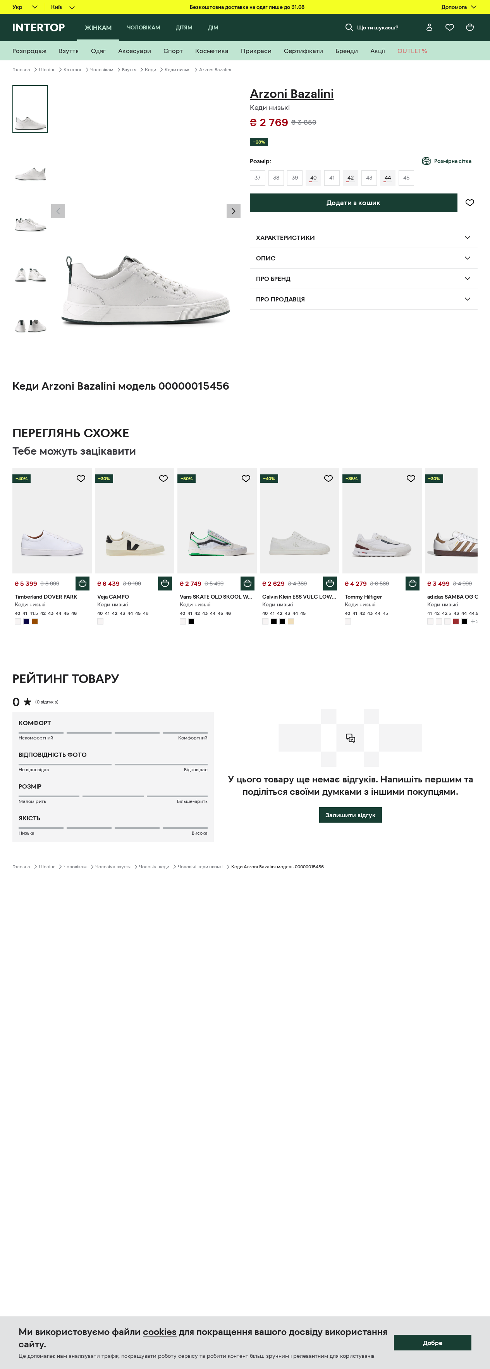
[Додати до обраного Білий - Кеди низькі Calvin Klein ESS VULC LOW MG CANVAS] (328, 478)
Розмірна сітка (452, 161)
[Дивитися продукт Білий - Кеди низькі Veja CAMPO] (134, 520)
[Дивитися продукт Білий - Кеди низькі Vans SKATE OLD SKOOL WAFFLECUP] (217, 520)
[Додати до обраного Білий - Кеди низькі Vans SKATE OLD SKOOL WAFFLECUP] (246, 478)
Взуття (129, 69)
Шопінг (47, 69)
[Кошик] (470, 27)
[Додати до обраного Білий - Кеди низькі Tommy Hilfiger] (411, 478)
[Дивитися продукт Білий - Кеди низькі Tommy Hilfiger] (382, 520)
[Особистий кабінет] (429, 27)
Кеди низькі (178, 69)
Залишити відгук (350, 815)
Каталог (73, 69)
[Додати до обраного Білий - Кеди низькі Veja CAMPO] (163, 478)
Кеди (150, 69)
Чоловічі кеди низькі (200, 866)
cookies (160, 1331)
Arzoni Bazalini (215, 69)
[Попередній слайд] (58, 211)
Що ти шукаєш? (378, 27)
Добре (432, 1343)
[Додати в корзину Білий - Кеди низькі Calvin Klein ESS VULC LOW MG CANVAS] (330, 583)
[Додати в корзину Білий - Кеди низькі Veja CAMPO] (165, 583)
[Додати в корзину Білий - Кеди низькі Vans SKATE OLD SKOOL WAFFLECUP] (247, 583)
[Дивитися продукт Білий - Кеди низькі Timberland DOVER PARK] (52, 520)
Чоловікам (101, 69)
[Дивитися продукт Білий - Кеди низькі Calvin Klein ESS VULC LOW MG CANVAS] (299, 520)
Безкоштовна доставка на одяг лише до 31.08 (247, 7)
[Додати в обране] (470, 202)
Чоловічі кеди (154, 866)
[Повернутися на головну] (38, 27)
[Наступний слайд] (234, 211)
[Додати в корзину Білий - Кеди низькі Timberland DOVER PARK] (82, 583)
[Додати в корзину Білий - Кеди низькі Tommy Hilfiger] (413, 583)
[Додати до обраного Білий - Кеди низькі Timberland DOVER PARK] (81, 478)
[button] (58, 211)
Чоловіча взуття (113, 866)
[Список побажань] (449, 27)
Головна (21, 69)
